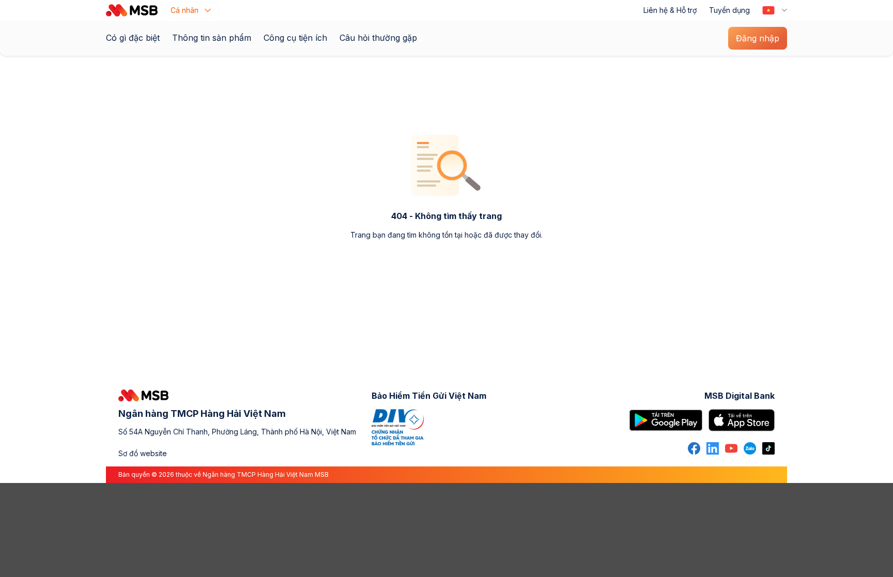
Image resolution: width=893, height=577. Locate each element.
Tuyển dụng (729, 10)
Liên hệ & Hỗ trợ (670, 10)
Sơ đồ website (142, 453)
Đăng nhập (757, 38)
